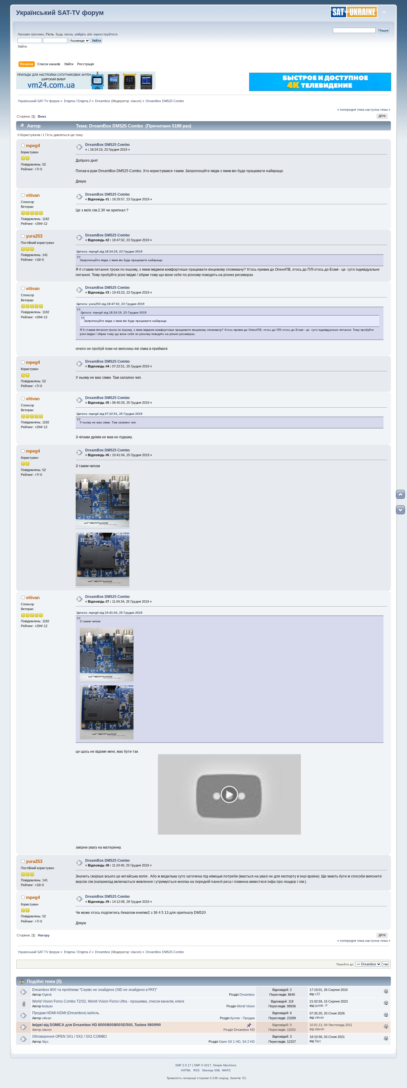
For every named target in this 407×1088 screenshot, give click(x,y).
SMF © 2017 (202, 1065)
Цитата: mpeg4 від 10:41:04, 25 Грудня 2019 (109, 612)
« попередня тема (350, 109)
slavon (135, 101)
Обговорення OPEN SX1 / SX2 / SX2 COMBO (69, 1036)
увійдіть (80, 34)
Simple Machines (224, 1065)
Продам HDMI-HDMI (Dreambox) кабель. (66, 1013)
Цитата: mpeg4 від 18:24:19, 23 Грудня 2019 (109, 251)
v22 (317, 994)
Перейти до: (345, 964)
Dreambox (247, 994)
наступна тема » (377, 109)
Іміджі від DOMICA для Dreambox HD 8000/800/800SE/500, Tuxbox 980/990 (96, 1025)
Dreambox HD (244, 1029)
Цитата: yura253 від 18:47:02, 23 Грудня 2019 (111, 303)
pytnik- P (321, 1005)
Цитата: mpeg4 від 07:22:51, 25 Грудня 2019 (109, 413)
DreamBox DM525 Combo (107, 145)
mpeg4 (33, 145)
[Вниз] (400, 510)
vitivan (33, 195)
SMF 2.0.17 (183, 1065)
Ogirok (47, 994)
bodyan (47, 1006)
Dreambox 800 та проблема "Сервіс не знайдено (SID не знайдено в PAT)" (94, 990)
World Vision (246, 1006)
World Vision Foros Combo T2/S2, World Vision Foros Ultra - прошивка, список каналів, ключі (108, 1001)
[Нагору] (400, 494)
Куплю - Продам (242, 1018)
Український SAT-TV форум (60, 12)
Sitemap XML (211, 1070)
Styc (45, 1041)
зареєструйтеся (105, 34)
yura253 (34, 236)
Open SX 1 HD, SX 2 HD (237, 1041)
